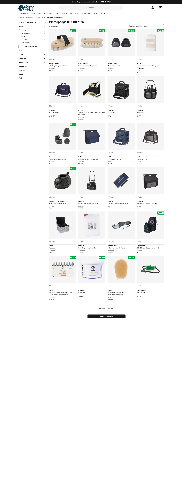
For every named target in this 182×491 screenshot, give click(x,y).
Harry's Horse (54, 63)
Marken (103, 13)
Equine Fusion (142, 246)
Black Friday (29, 18)
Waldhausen (112, 63)
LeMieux (52, 110)
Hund (76, 13)
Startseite (21, 18)
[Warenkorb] (160, 7)
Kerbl (51, 290)
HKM (51, 246)
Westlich (64, 13)
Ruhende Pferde (36, 13)
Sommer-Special (23, 13)
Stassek (81, 246)
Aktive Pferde (48, 13)
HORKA (81, 290)
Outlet (96, 13)
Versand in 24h (86, 13)
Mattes (110, 290)
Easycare (52, 157)
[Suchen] (61, 8)
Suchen (91, 7)
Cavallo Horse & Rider (57, 201)
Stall (71, 13)
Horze (139, 63)
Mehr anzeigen (106, 316)
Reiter (57, 13)
